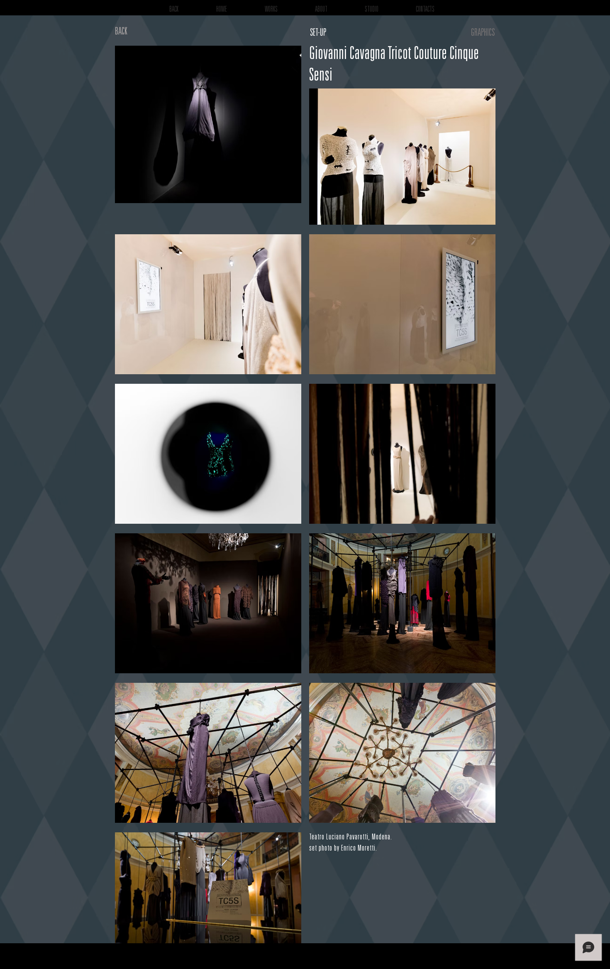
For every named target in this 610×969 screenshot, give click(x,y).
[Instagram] (561, 956)
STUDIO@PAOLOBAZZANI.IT (530, 960)
